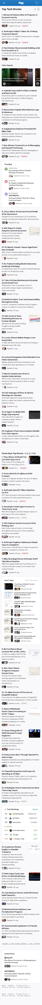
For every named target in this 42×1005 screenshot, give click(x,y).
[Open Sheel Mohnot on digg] (3, 348)
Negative (25, 26)
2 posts (16, 176)
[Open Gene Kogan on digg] (4, 937)
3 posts (11, 59)
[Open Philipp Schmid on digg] (3, 765)
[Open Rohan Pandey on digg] (3, 442)
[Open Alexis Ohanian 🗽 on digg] (3, 310)
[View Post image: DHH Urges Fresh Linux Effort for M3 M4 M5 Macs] (34, 876)
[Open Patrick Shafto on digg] (4, 920)
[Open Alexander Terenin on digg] (6, 749)
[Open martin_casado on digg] (3, 258)
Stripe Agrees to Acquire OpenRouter (22, 611)
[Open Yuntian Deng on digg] (6, 868)
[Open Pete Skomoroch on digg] (3, 332)
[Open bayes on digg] (3, 904)
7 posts (11, 26)
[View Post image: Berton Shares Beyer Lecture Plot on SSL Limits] (34, 652)
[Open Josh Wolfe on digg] (17, 641)
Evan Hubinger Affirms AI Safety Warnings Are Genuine (20, 171)
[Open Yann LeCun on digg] (3, 26)
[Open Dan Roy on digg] (3, 725)
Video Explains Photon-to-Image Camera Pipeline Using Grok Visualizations (15, 80)
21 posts (24, 597)
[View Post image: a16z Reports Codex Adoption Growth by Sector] (34, 231)
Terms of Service (8, 987)
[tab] (35, 9)
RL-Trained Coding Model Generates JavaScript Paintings (21, 184)
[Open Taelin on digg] (6, 468)
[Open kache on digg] (4, 123)
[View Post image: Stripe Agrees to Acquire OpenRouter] (8, 612)
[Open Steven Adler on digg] (6, 156)
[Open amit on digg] (4, 387)
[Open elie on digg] (11, 188)
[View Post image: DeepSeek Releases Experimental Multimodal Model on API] (8, 595)
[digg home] (21, 3)
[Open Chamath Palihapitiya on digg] (3, 782)
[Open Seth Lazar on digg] (3, 294)
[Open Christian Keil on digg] (4, 241)
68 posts (24, 623)
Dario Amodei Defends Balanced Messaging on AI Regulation (24, 637)
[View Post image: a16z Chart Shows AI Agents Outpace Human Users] (34, 671)
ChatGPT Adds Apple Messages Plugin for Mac (24, 602)
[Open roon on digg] (15, 615)
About (4, 985)
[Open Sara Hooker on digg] (3, 123)
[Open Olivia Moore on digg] (4, 332)
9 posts (11, 662)
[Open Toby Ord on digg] (4, 294)
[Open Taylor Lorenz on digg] (4, 348)
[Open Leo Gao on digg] (4, 572)
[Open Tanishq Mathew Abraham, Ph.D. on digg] (19, 597)
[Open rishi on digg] (6, 725)
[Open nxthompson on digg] (6, 104)
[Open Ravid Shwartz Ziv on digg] (6, 484)
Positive (24, 517)
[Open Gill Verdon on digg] (4, 258)
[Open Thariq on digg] (4, 553)
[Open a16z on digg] (3, 241)
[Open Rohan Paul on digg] (4, 42)
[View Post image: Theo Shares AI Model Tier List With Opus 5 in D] (34, 460)
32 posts (12, 484)
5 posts (11, 123)
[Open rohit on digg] (6, 26)
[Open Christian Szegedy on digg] (3, 920)
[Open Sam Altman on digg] (15, 623)
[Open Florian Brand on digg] (6, 140)
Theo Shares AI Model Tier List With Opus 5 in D (24, 585)
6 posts (11, 42)
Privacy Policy (22, 985)
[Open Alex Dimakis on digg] (4, 725)
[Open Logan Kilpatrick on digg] (19, 615)
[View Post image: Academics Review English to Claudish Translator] (34, 850)
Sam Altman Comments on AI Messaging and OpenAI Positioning (20, 961)
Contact (11, 985)
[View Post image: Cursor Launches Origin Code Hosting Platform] (8, 630)
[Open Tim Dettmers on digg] (3, 484)
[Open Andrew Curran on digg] (4, 140)
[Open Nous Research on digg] (6, 222)
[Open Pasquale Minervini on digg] (6, 59)
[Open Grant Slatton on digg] (6, 765)
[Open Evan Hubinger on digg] (11, 176)
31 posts (24, 632)
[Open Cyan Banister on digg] (4, 904)
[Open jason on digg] (6, 572)
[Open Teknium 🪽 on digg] (3, 222)
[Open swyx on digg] (19, 632)
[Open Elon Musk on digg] (4, 84)
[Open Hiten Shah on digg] (6, 801)
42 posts (24, 615)
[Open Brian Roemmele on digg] (37, 84)
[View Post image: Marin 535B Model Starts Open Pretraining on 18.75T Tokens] (34, 712)
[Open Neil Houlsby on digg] (19, 641)
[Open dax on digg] (6, 703)
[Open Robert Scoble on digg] (3, 140)
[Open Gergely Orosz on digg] (4, 222)
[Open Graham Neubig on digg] (3, 868)
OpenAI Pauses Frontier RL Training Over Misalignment (25, 620)
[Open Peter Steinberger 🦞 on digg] (3, 536)
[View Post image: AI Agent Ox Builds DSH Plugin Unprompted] (34, 415)
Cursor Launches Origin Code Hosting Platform (24, 628)
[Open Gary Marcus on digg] (4, 26)
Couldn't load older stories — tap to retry (21, 943)
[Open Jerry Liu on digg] (4, 517)
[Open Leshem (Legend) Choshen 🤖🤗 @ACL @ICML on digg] (6, 123)
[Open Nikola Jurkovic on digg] (9, 966)
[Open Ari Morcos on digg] (4, 662)
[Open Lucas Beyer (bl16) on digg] (4, 368)
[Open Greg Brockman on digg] (19, 623)
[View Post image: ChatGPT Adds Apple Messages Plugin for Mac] (8, 604)
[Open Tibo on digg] (3, 553)
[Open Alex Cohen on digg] (6, 536)
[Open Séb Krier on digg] (3, 517)
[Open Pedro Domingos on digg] (4, 782)
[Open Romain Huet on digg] (17, 606)
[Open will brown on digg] (10, 188)
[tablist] (36, 9)
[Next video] (38, 65)
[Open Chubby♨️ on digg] (6, 42)
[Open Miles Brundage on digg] (10, 176)
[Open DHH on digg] (4, 887)
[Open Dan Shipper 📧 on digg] (6, 517)
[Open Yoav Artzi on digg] (4, 868)
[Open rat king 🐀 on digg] (3, 501)
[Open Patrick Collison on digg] (17, 615)
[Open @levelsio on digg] (3, 887)
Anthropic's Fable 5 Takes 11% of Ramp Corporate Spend (22, 199)
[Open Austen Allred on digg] (4, 468)
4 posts (9, 332)
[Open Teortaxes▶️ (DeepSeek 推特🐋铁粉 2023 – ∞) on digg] (4, 425)
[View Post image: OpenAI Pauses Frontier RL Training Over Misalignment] (8, 621)
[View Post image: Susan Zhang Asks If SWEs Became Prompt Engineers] (34, 733)
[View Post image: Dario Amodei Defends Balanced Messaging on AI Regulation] (8, 638)
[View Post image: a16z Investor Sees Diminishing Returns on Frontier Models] (34, 319)
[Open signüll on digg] (4, 536)
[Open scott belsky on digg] (4, 310)
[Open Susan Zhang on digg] (3, 749)
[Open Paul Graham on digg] (4, 59)
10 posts (24, 606)
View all (35, 809)
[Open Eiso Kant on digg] (4, 442)
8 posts (9, 294)
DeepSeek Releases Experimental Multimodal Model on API (25, 594)
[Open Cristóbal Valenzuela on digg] (3, 937)
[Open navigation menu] (4, 3)
